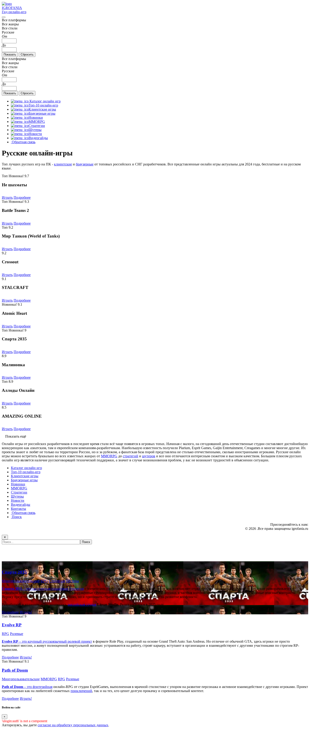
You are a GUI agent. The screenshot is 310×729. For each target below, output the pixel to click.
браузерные (84, 164)
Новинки (18, 484)
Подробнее (22, 197)
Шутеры (17, 496)
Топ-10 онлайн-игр (25, 472)
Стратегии (19, 492)
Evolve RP (12, 624)
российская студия (82, 604)
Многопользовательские (21, 581)
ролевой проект (80, 641)
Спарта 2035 (14, 572)
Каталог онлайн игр (26, 468)
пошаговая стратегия (67, 589)
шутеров (148, 456)
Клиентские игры (24, 476)
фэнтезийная (42, 687)
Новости (17, 500)
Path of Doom (15, 670)
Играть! (26, 612)
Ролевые (16, 634)
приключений (81, 691)
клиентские (63, 164)
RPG (44, 581)
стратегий (130, 456)
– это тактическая (26, 589)
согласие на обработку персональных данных (73, 725)
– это (17, 687)
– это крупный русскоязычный (35, 641)
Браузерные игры (24, 480)
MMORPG (109, 456)
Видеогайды (20, 504)
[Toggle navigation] (3, 17)
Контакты (18, 509)
